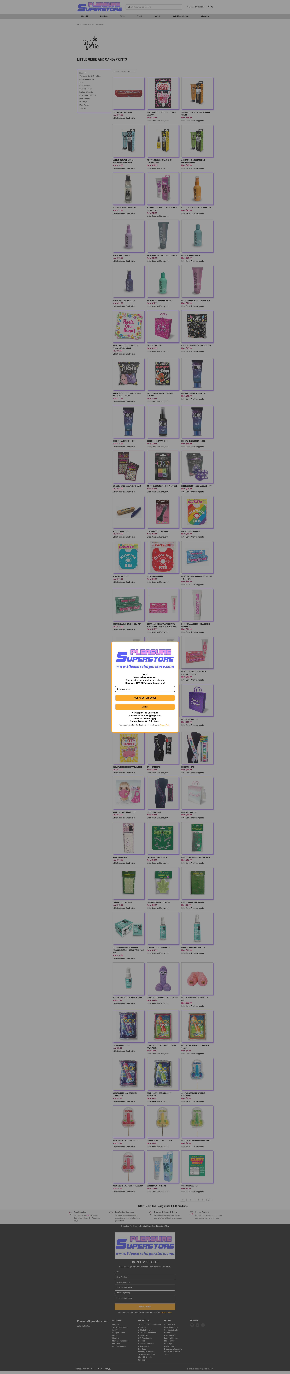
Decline (145, 707)
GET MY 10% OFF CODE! (145, 698)
